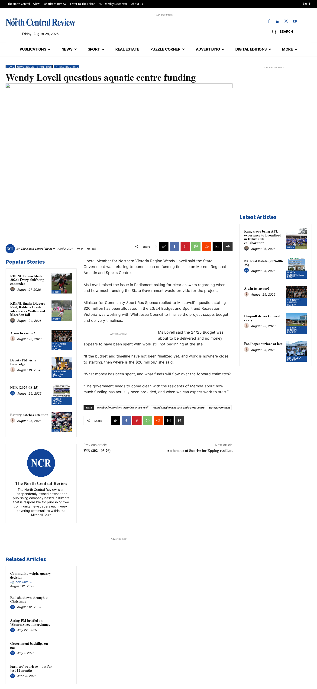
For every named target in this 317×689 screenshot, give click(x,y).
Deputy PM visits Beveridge (23, 362)
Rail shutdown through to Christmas (29, 599)
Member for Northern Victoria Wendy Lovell (122, 407)
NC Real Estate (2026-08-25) (263, 262)
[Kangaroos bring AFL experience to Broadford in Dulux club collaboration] (296, 238)
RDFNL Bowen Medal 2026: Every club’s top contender (27, 279)
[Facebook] (269, 21)
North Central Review (57, 401)
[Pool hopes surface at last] (296, 351)
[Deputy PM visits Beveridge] (62, 367)
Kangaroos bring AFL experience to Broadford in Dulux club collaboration (262, 237)
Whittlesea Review (294, 358)
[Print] (228, 246)
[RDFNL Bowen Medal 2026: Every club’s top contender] (62, 283)
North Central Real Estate (295, 274)
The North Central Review (38, 249)
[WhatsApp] (196, 246)
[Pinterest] (185, 246)
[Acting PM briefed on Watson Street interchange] (64, 626)
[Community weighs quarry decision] (64, 579)
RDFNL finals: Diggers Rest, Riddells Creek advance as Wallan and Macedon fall (27, 309)
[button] (280, 31)
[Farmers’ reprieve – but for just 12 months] (64, 671)
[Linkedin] (277, 21)
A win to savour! (22, 332)
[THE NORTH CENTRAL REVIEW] (40, 21)
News (10, 66)
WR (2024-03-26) (97, 450)
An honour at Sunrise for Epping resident (200, 450)
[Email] (217, 246)
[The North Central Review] (11, 248)
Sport (56, 291)
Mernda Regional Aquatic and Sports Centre (178, 407)
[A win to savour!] (62, 340)
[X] (286, 21)
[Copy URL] (163, 246)
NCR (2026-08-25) (24, 387)
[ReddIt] (206, 246)
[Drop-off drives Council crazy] (296, 323)
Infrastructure (66, 66)
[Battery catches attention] (62, 422)
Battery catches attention (29, 414)
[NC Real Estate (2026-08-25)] (296, 268)
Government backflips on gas (29, 645)
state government (219, 407)
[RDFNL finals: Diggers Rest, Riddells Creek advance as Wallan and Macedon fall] (62, 310)
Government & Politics (34, 66)
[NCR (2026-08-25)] (62, 395)
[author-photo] (13, 289)
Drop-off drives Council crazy (262, 317)
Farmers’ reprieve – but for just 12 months (31, 668)
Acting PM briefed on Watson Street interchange (30, 622)
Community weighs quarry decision (30, 575)
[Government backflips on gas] (64, 649)
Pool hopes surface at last (263, 343)
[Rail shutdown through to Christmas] (64, 603)
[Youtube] (295, 21)
